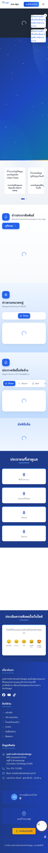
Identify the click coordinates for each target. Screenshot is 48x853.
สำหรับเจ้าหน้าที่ (25, 831)
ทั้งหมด (25, 316)
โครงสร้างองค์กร (12, 722)
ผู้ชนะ (37, 383)
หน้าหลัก (9, 712)
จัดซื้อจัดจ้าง (10, 731)
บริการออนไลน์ (11, 717)
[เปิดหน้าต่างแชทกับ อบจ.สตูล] (42, 826)
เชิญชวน (24, 383)
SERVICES (31, 4)
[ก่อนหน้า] (6, 179)
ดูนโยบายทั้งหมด (12, 141)
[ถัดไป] (41, 179)
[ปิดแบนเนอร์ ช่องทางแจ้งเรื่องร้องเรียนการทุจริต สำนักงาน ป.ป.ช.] (45, 30)
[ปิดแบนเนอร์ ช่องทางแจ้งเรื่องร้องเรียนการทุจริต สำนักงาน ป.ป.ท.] (45, 15)
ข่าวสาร (8, 727)
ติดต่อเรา (9, 736)
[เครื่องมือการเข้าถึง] (45, 836)
